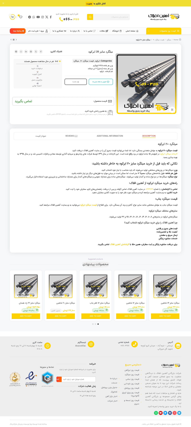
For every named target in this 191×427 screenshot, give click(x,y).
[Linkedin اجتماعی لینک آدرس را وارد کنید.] (26, 52)
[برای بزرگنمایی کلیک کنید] (172, 110)
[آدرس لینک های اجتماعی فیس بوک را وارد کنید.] (50, 17)
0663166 (149, 189)
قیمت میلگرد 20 (158, 40)
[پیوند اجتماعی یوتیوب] (38, 17)
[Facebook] (170, 413)
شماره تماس (123, 342)
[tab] (149, 136)
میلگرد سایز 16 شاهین (135, 303)
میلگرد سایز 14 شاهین (170, 303)
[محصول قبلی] (16, 39)
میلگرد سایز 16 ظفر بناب (100, 303)
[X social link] (47, 17)
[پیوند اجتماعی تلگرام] (29, 17)
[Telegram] (179, 413)
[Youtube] (161, 413)
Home (175, 40)
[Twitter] (165, 413)
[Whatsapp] (156, 413)
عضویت (89, 3)
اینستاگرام (82, 342)
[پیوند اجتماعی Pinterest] (31, 52)
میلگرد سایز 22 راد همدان (29, 303)
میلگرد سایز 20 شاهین (65, 303)
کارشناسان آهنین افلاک (119, 244)
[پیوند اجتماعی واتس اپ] (34, 17)
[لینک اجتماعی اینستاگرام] (43, 17)
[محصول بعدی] (11, 39)
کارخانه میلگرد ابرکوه (168, 154)
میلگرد (168, 40)
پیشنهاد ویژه (17, 31)
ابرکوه (97, 61)
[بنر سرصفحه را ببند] (3, 3)
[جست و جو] (90, 17)
